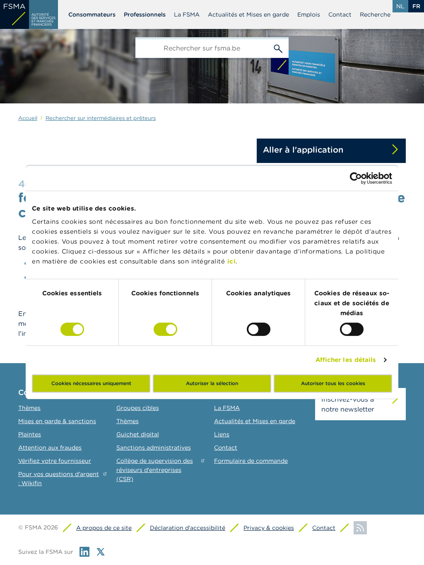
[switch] (165, 329)
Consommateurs (92, 14)
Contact (340, 14)
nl (400, 6)
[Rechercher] (278, 47)
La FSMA (187, 14)
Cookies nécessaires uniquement (91, 383)
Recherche (375, 14)
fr (416, 6)
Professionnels (145, 14)
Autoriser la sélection (212, 383)
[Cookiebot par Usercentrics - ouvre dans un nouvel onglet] (356, 178)
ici (231, 261)
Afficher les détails (346, 360)
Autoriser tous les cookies (333, 383)
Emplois (308, 14)
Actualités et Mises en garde (248, 14)
